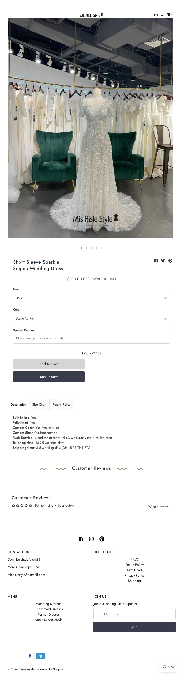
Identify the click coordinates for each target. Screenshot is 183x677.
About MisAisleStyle (48, 619)
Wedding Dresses (48, 603)
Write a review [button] (158, 506)
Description (18, 404)
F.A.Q (134, 559)
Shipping (134, 580)
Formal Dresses (49, 614)
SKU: (85, 353)
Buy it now (49, 376)
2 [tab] (86, 248)
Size (16, 289)
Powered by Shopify (50, 669)
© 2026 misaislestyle (21, 669)
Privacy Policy (134, 575)
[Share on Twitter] (163, 261)
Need (73, 437)
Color (16, 309)
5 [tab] (101, 248)
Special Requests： (26, 330)
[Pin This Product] (170, 261)
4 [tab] (96, 248)
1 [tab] (82, 248)
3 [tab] (91, 248)
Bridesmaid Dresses (49, 609)
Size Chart (39, 404)
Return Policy (61, 404)
